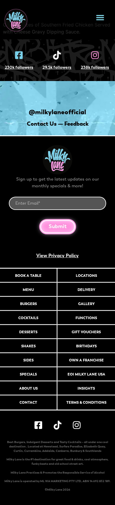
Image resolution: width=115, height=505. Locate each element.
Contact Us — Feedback (57, 123)
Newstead (51, 446)
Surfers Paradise (70, 446)
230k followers (19, 67)
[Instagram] (77, 425)
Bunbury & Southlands (85, 451)
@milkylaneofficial (57, 112)
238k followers (95, 67)
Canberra (62, 451)
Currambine (32, 451)
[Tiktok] (57, 425)
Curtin (18, 451)
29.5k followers (56, 67)
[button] (100, 17)
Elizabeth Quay (94, 446)
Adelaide (48, 451)
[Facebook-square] (38, 425)
